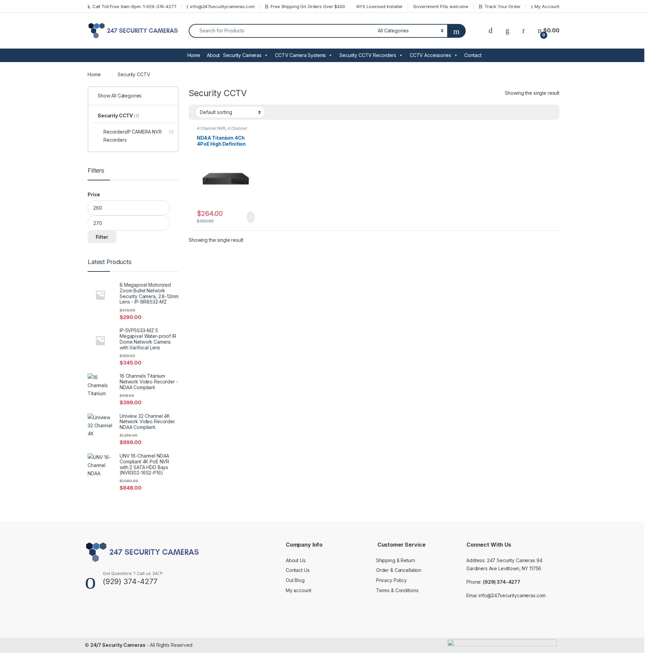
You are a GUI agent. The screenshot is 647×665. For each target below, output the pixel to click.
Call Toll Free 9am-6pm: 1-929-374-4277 (134, 6)
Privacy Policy (391, 580)
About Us (296, 560)
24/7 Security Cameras (118, 645)
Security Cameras (242, 55)
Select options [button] (247, 217)
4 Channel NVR (211, 128)
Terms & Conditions (397, 590)
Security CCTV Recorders (367, 55)
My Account (546, 6)
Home (193, 55)
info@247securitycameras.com (222, 6)
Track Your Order (503, 6)
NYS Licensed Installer (380, 6)
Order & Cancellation (398, 570)
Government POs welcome (440, 6)
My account (298, 590)
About (213, 55)
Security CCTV (118, 115)
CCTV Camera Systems (300, 55)
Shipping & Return (395, 560)
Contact (472, 55)
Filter (102, 237)
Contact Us (298, 570)
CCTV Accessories (430, 55)
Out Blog (295, 580)
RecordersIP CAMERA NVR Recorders (138, 136)
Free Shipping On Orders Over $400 (308, 6)
